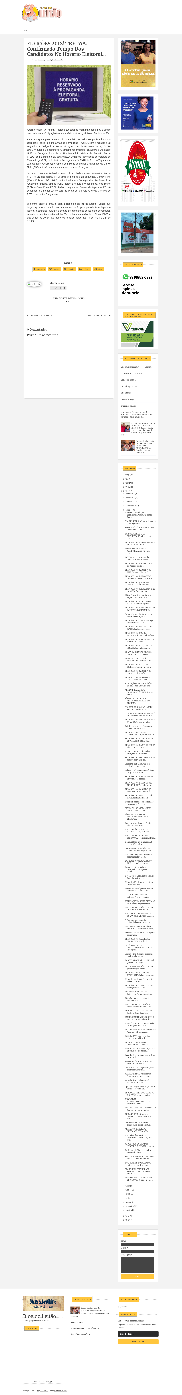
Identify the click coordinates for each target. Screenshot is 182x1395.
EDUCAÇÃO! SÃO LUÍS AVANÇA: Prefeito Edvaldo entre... (138, 1012)
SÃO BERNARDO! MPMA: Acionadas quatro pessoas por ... (140, 522)
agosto (129, 510)
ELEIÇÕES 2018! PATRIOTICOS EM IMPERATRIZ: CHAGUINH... (140, 609)
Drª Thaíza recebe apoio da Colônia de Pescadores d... (137, 558)
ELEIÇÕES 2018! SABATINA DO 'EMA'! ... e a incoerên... (138, 672)
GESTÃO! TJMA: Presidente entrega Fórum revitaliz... (137, 896)
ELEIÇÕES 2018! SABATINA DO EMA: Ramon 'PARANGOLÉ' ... (138, 790)
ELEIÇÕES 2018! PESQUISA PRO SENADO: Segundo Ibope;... (138, 647)
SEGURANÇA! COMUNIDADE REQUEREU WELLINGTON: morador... (137, 1171)
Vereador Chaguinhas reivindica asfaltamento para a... (139, 856)
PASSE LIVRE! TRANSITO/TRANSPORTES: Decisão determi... (138, 1101)
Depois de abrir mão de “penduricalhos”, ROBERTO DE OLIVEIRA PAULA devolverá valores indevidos (145, 447)
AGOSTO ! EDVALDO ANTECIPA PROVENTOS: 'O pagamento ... (139, 1179)
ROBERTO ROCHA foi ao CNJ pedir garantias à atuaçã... (140, 961)
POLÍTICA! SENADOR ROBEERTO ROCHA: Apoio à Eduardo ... (139, 1157)
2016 (125, 1220)
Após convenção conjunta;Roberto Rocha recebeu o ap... (140, 1087)
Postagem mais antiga (96, 315)
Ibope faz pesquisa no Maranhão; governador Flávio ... (139, 803)
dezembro (130, 494)
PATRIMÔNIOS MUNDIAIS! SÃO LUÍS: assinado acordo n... (138, 862)
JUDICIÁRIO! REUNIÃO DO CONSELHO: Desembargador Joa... (138, 1137)
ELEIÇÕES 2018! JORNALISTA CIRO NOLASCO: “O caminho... (140, 590)
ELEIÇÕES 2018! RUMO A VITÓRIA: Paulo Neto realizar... (140, 640)
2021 (125, 479)
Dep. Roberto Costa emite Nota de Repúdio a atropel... (139, 877)
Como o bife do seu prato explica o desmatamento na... (140, 1068)
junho (128, 1190)
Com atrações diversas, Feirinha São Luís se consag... (139, 824)
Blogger (49, 1382)
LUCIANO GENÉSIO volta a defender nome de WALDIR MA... (138, 1116)
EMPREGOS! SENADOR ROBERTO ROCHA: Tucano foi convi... (139, 1018)
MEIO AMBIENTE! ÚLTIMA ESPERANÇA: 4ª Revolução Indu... (140, 837)
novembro (130, 498)
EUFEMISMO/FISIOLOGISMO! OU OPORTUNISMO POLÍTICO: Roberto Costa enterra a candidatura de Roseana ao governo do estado (138, 429)
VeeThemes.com (60, 1391)
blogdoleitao (39, 60)
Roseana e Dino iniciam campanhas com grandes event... (137, 869)
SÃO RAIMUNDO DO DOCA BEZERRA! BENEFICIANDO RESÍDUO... (137, 700)
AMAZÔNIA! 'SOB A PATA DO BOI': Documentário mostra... (139, 1062)
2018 (125, 491)
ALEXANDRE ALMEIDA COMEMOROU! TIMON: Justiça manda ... (139, 692)
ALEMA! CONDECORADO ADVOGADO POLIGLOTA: (137, 1130)
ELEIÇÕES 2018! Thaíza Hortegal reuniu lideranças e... (139, 621)
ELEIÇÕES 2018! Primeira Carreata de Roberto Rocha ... (140, 565)
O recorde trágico (128, 399)
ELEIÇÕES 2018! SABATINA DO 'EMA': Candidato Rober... (138, 678)
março (128, 1202)
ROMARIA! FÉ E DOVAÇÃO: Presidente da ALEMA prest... (139, 659)
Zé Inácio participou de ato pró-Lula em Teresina (139, 980)
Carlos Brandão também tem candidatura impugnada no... (138, 849)
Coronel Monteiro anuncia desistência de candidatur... (138, 1124)
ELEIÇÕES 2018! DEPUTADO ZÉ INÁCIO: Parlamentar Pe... (138, 796)
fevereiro (130, 1206)
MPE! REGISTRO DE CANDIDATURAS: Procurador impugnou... (138, 947)
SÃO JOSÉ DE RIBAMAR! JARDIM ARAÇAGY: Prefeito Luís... (139, 708)
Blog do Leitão (39, 1316)
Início (27, 31)
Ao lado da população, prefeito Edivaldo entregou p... (138, 615)
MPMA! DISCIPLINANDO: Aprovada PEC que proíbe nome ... (140, 1049)
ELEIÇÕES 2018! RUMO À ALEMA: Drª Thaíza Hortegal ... (139, 777)
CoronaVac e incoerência (131, 373)
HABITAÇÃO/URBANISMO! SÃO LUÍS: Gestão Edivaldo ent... (138, 684)
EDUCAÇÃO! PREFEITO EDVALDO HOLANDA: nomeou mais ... (139, 1094)
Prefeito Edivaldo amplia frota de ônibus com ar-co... (139, 528)
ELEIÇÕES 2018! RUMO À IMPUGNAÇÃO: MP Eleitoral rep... (140, 634)
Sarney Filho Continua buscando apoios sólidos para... (139, 955)
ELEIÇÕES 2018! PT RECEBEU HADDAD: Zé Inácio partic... (138, 602)
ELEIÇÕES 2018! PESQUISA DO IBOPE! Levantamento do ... (138, 666)
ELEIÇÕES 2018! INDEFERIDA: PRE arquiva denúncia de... (140, 759)
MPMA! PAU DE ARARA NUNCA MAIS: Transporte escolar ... (138, 809)
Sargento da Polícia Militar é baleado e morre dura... (137, 765)
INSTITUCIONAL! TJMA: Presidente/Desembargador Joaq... (138, 515)
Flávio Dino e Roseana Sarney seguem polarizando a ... (138, 596)
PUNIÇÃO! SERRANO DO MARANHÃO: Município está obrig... (138, 536)
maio (128, 1194)
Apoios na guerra (128, 380)
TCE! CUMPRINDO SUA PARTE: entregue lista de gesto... (138, 1164)
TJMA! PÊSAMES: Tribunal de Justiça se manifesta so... (137, 752)
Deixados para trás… (130, 386)
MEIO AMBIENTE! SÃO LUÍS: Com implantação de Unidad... (139, 908)
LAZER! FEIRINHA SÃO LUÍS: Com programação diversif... (139, 967)
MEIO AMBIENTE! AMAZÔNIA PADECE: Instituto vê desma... (139, 1005)
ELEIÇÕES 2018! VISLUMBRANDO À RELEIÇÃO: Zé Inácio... (140, 543)
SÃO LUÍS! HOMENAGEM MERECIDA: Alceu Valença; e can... (138, 551)
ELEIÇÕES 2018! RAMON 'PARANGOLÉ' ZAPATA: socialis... (140, 1043)
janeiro (129, 1210)
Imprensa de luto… (129, 406)
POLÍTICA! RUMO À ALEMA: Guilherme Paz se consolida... (138, 993)
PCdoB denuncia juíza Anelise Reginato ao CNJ (138, 999)
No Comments (57, 60)
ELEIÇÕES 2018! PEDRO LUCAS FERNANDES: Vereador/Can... (138, 784)
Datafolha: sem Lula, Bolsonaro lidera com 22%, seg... (138, 727)
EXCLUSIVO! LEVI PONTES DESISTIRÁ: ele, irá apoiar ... (138, 830)
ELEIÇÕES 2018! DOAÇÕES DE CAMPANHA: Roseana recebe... (139, 577)
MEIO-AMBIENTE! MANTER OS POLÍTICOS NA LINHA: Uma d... (139, 915)
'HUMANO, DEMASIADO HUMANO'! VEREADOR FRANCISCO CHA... (140, 714)
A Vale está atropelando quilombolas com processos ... (139, 921)
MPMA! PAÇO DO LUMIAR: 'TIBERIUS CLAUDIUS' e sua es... (140, 1145)
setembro (130, 506)
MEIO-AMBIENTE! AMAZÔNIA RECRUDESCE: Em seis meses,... (140, 927)
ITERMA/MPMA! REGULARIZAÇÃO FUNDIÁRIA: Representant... (140, 902)
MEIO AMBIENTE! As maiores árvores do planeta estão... (138, 1075)
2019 (125, 487)
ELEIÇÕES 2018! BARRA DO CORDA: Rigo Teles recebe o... (140, 746)
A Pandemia (126, 393)
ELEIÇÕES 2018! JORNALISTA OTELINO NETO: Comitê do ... (138, 583)
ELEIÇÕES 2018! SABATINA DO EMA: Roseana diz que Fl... (138, 571)
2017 (125, 1216)
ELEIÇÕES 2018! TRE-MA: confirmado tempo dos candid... (140, 733)
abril (128, 1198)
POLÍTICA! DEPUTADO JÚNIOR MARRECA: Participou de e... (138, 653)
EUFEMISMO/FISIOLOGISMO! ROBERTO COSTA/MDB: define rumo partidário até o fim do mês (136, 414)
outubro (129, 502)
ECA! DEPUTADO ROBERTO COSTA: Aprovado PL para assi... (140, 1031)
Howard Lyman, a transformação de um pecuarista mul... (139, 1024)
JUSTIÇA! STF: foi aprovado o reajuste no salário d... (137, 1037)
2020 (125, 483)
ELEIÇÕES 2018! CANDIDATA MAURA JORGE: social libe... (137, 940)
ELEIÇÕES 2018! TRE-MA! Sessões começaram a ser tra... (139, 986)
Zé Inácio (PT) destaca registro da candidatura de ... (140, 883)
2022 (125, 475)
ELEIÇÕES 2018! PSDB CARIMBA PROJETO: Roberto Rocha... (139, 740)
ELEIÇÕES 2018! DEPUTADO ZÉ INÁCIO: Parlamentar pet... (138, 628)
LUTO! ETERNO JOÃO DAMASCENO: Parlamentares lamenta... (140, 1109)
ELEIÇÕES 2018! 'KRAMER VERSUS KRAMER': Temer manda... (140, 721)
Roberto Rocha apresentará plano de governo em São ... (139, 771)
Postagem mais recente (41, 315)
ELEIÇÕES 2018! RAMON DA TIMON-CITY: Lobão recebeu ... (139, 974)
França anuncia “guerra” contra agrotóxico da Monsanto (139, 889)
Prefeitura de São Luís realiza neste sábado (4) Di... (138, 1151)
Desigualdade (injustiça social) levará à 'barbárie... (138, 843)
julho (128, 1186)
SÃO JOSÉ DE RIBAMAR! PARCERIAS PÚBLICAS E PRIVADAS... (136, 816)
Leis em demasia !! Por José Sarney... (136, 367)
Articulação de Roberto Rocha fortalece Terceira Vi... (138, 1081)
